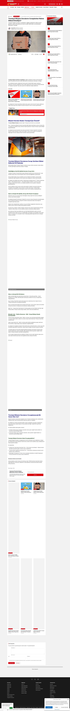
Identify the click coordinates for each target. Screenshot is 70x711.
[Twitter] (35, 679)
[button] (68, 699)
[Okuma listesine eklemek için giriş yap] (44, 54)
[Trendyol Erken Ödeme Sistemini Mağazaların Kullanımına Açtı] (26, 113)
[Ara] (57, 4)
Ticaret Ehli (13, 27)
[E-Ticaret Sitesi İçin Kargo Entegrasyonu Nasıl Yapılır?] (55, 84)
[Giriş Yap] (62, 4)
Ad (9, 656)
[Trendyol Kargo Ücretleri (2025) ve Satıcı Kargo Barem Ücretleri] (39, 96)
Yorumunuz (13, 647)
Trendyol (10, 122)
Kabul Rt (49, 707)
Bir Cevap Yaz (11, 643)
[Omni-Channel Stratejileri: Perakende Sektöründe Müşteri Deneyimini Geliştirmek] (55, 91)
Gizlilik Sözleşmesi (57, 709)
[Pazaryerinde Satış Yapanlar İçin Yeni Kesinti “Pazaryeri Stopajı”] (26, 595)
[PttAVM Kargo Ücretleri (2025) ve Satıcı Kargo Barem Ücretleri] (26, 96)
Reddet (56, 707)
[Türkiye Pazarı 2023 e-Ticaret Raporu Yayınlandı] (39, 595)
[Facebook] (32, 679)
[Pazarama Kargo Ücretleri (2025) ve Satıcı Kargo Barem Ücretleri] (55, 45)
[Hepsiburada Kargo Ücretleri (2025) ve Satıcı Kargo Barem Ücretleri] (13, 595)
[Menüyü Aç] (18, 4)
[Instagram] (38, 679)
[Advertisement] (35, 11)
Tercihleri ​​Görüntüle (64, 707)
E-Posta (28, 656)
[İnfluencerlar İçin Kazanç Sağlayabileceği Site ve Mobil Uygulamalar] (55, 68)
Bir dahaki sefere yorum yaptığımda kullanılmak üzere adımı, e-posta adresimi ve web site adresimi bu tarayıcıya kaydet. (25, 660)
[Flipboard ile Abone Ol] (20, 54)
